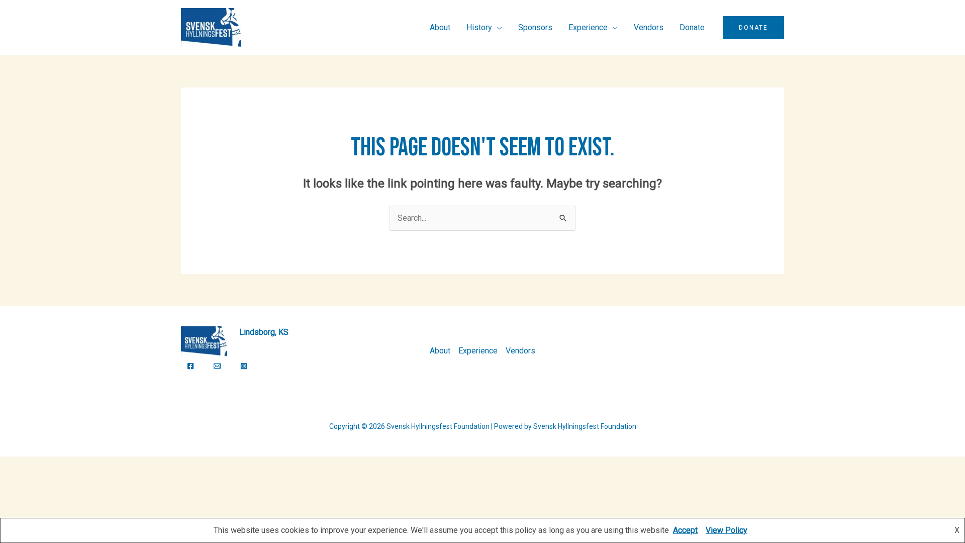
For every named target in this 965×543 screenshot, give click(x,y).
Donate (692, 27)
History (479, 27)
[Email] (217, 366)
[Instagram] (243, 366)
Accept (685, 530)
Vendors (648, 27)
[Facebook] (190, 366)
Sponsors (535, 27)
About (440, 27)
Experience (588, 27)
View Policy (726, 530)
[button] (753, 27)
